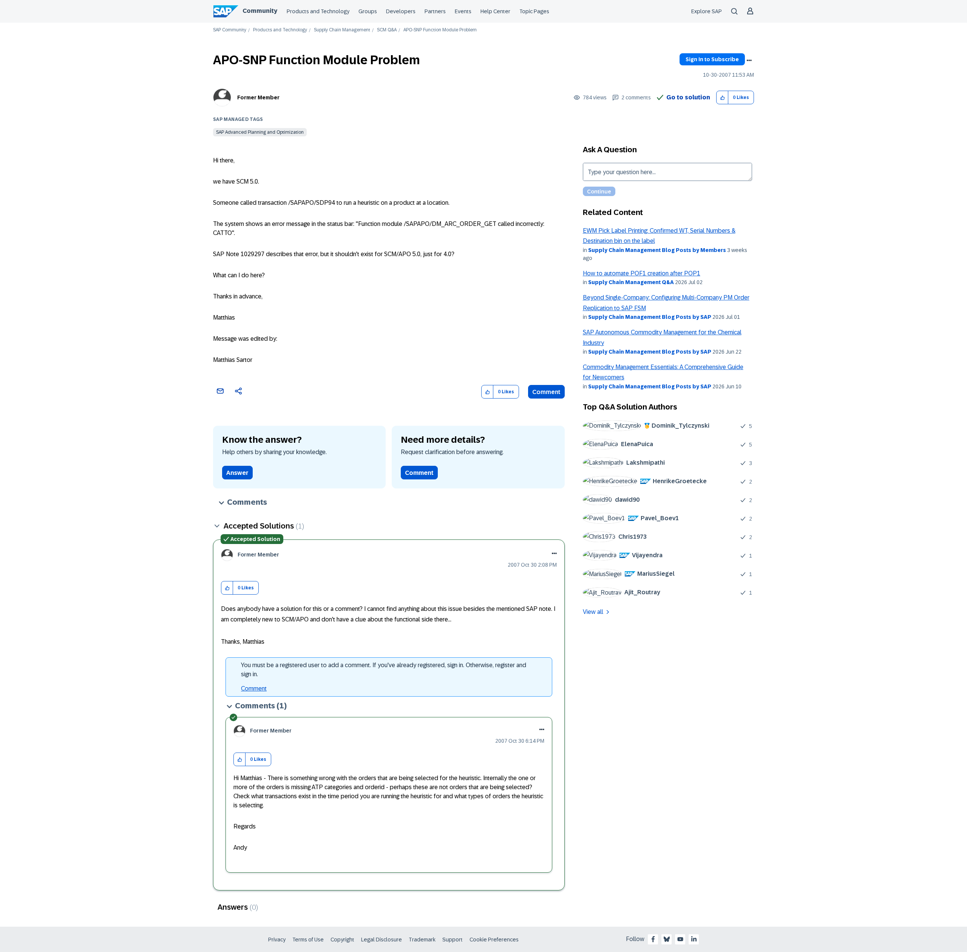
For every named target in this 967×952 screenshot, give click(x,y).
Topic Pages (534, 11)
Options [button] (749, 60)
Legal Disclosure (381, 940)
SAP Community (229, 30)
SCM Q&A (387, 30)
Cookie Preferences (494, 940)
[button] (722, 97)
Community (260, 11)
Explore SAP (706, 11)
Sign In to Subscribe (712, 59)
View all (593, 612)
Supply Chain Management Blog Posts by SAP (649, 317)
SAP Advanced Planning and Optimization (260, 132)
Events (463, 11)
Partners (435, 11)
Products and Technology (318, 11)
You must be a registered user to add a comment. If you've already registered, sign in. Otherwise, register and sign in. (383, 669)
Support (452, 940)
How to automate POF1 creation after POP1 (641, 273)
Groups (367, 11)
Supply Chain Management (342, 30)
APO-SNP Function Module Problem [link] (440, 30)
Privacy (277, 940)
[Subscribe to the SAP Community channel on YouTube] (680, 939)
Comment (546, 392)
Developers (401, 11)
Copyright (342, 940)
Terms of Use (308, 940)
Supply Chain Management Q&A (631, 282)
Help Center (495, 11)
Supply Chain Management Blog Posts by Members (657, 250)
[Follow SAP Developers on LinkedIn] (694, 939)
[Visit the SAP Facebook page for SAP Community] (653, 939)
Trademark (422, 940)
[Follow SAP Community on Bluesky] (667, 939)
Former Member (258, 97)
